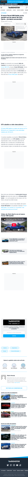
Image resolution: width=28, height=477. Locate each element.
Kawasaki (26, 5)
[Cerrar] (26, 26)
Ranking (26, 470)
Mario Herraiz (5, 21)
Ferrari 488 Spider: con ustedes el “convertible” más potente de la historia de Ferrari (14, 207)
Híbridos (12, 411)
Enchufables (14, 425)
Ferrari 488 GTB (5, 67)
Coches (14, 10)
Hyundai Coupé (15, 5)
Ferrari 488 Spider (13, 74)
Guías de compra (20, 10)
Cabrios (5, 348)
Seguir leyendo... (17, 382)
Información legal (10, 474)
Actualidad (3, 10)
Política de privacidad (20, 474)
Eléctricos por (7, 4)
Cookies (15, 474)
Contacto (5, 474)
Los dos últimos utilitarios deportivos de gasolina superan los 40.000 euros (12, 55)
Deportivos (14, 348)
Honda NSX (21, 5)
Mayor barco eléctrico (7, 5)
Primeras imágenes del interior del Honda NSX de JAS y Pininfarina (14, 58)
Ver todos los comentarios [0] (14, 388)
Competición (8, 10)
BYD (1, 5)
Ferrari (4, 128)
